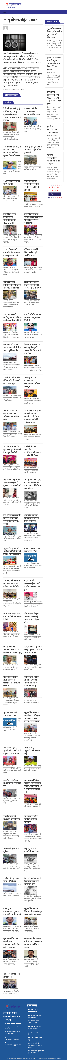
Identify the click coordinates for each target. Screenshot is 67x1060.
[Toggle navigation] (4, 11)
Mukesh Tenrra (13, 28)
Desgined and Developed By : (50, 1058)
